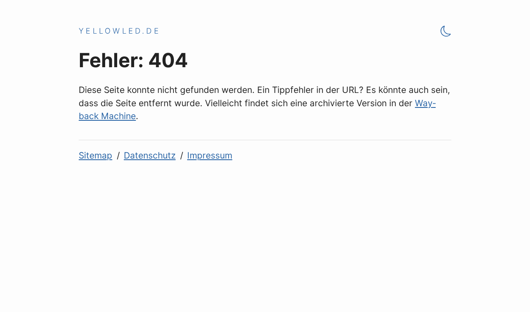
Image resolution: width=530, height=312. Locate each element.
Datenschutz (150, 155)
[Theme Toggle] (446, 31)
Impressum (209, 155)
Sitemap (95, 155)
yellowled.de (120, 30)
